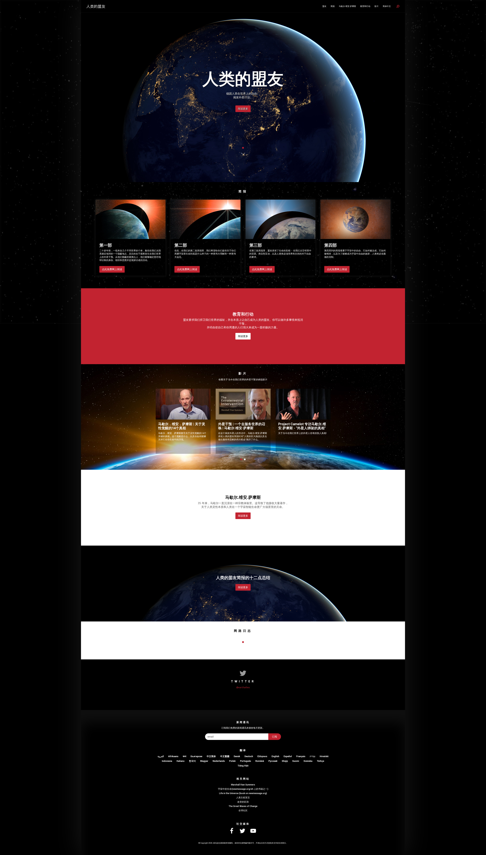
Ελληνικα (262, 756)
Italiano (181, 761)
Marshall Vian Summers (243, 784)
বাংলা (184, 756)
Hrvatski (324, 756)
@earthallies (243, 687)
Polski (232, 761)
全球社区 (243, 810)
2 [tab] (244, 459)
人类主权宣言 (243, 797)
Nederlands (219, 761)
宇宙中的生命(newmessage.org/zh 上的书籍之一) (243, 789)
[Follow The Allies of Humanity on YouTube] (253, 831)
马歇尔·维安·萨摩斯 (347, 6)
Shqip (285, 761)
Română (259, 761)
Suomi (295, 761)
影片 (376, 6)
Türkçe (320, 761)
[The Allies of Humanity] (96, 6)
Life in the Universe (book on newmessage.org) (243, 793)
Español (288, 756)
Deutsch (249, 756)
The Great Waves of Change (243, 806)
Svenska (307, 761)
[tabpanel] (243, 91)
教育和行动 (365, 6)
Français (300, 756)
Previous (150, 421)
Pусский (272, 761)
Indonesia (167, 761)
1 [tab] (243, 147)
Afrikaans (173, 756)
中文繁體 (224, 756)
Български (196, 756)
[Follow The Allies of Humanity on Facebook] (231, 831)
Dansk (237, 756)
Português (245, 761)
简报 (333, 6)
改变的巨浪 (243, 802)
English (275, 756)
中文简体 (211, 756)
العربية (161, 756)
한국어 (192, 761)
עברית (312, 756)
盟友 (324, 6)
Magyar (204, 761)
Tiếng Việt (243, 765)
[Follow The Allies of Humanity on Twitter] (242, 831)
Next (335, 421)
